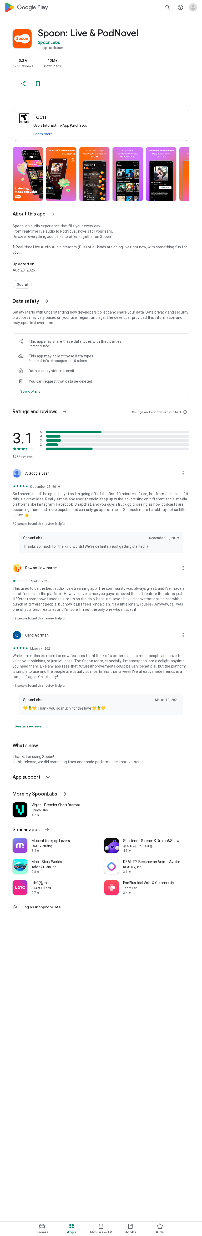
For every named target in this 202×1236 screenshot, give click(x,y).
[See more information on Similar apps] (47, 829)
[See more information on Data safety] (46, 301)
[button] (28, 174)
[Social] (22, 284)
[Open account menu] (193, 7)
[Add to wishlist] (38, 83)
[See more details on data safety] (30, 391)
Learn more (43, 133)
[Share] (23, 83)
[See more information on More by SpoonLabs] (64, 794)
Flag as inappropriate (37, 907)
